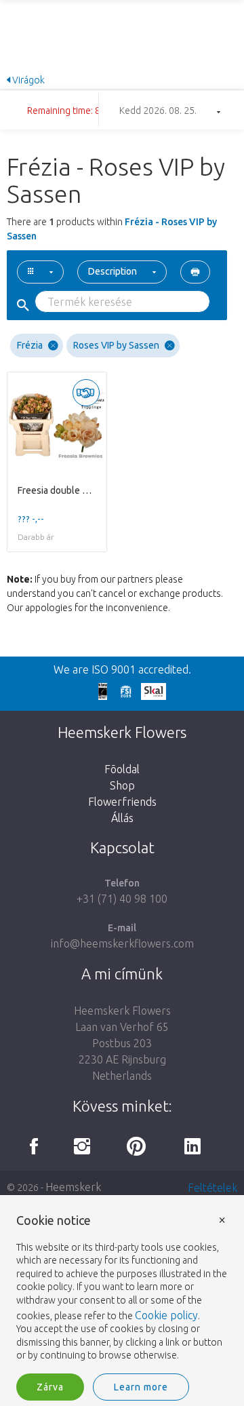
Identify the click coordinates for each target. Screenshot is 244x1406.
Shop (122, 785)
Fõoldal (122, 769)
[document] (122, 1288)
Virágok (27, 80)
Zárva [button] (50, 1387)
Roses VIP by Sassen (116, 345)
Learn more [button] (141, 1387)
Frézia (30, 345)
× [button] (222, 1219)
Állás (122, 818)
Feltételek (212, 1188)
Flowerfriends (122, 802)
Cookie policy (166, 1315)
